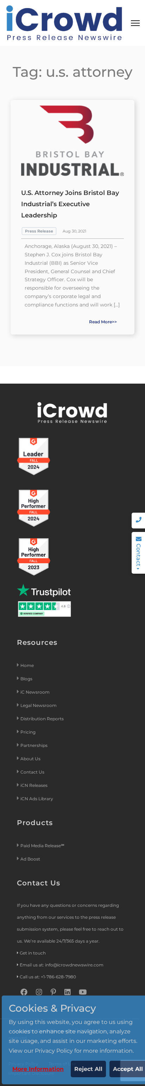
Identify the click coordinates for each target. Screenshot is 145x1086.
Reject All (88, 1069)
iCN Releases (34, 785)
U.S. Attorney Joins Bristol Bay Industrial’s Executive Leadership (70, 204)
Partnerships (34, 745)
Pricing (28, 732)
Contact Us (32, 772)
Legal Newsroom (39, 705)
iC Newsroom (35, 692)
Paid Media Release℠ (42, 845)
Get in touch (33, 953)
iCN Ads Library (36, 798)
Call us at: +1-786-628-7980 (48, 976)
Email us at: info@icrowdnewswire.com (61, 964)
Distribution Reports (42, 718)
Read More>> (103, 321)
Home (27, 665)
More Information (38, 1069)
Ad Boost (30, 859)
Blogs (26, 678)
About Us (30, 758)
